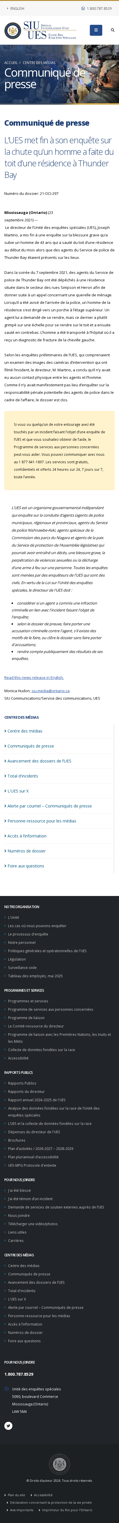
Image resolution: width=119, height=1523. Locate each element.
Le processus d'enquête (28, 934)
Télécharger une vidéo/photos (33, 1223)
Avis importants (21, 1510)
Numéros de (27, 851)
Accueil (11, 62)
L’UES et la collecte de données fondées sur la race (50, 1123)
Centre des (25, 731)
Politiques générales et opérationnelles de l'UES (47, 950)
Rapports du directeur (26, 1091)
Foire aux (26, 866)
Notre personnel (22, 942)
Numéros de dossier (25, 1332)
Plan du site (16, 1495)
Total (23, 776)
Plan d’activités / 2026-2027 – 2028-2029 (40, 1148)
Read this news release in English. (34, 677)
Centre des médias (39, 62)
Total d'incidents (22, 1290)
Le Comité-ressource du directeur (36, 1026)
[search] (113, 30)
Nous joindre (19, 1215)
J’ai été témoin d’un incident (30, 1198)
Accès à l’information (25, 1324)
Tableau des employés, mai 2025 (35, 976)
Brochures (16, 1140)
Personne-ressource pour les (42, 821)
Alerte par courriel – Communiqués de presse (45, 1307)
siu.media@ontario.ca (50, 690)
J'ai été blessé (19, 1190)
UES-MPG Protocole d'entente (32, 1165)
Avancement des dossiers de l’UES (36, 1282)
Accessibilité (18, 1058)
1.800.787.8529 (99, 8)
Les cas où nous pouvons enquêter (37, 925)
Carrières (16, 1240)
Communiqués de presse (29, 1274)
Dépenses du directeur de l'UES (34, 1131)
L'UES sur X (17, 1299)
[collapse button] (96, 30)
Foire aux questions (24, 1340)
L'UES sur (18, 791)
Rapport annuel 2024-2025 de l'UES (37, 1099)
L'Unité (13, 917)
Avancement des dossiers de (39, 761)
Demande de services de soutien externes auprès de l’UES (56, 1207)
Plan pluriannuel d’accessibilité (33, 1157)
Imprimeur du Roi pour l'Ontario (66, 1510)
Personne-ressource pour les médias (39, 1315)
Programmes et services (28, 1001)
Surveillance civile (22, 967)
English (17, 8)
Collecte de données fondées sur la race (41, 1049)
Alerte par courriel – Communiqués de (50, 806)
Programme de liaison (26, 1017)
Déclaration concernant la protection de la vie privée (50, 1503)
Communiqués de (31, 746)
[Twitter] (8, 1426)
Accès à (27, 836)
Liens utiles (17, 1232)
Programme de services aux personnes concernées (50, 1009)
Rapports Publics (22, 1083)
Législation (17, 959)
